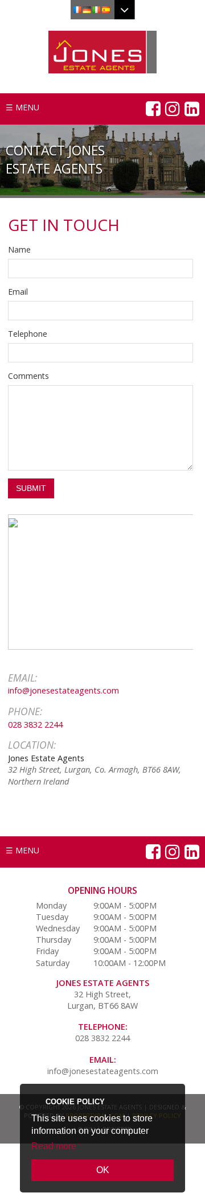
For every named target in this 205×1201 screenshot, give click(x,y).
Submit (31, 488)
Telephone (27, 333)
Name (19, 249)
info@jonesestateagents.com (63, 690)
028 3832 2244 (35, 724)
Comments (28, 375)
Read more (53, 1146)
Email (18, 291)
